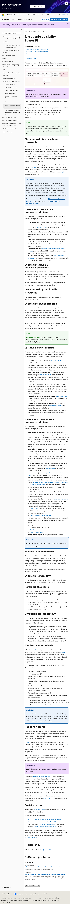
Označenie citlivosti (36, 530)
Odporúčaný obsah (36, 532)
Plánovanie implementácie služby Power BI (42, 822)
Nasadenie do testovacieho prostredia (37, 49)
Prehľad (29, 96)
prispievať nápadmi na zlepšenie (44, 827)
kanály (34, 167)
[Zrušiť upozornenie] (66, 3)
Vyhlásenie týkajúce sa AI (8, 898)
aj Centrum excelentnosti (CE (42, 777)
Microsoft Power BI (31, 837)
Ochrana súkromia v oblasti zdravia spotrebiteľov (15, 900)
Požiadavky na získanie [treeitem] (11, 90)
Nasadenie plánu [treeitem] (10, 93)
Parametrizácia (41, 227)
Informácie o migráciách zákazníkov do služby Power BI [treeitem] (13, 112)
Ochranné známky (53, 900)
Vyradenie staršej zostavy (33, 56)
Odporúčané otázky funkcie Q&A (40, 516)
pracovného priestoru (61, 499)
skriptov (62, 172)
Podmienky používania (39, 900)
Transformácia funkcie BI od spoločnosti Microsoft (44, 819)
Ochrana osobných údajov (52, 898)
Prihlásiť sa (65, 15)
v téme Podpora (48, 798)
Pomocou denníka (32, 337)
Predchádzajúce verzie (24, 898)
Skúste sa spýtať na (48, 824)
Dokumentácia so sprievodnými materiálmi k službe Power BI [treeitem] (12, 38)
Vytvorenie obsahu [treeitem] (10, 102)
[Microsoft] (3, 15)
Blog (34, 898)
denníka (34, 650)
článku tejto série (39, 810)
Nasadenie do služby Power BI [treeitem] (13, 106)
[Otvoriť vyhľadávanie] (59, 14)
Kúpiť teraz (45, 19)
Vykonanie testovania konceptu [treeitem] (11, 98)
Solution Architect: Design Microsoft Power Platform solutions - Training (46, 867)
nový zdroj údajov (56, 360)
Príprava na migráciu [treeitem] (11, 87)
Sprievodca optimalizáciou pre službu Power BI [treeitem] (12, 46)
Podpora (27, 742)
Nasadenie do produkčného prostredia (37, 51)
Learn (26, 31)
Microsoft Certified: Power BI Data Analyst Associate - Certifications (45, 874)
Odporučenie (34, 508)
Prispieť (41, 898)
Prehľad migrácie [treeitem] (10, 84)
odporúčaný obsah (55, 406)
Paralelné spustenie (32, 54)
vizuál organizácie (61, 396)
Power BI (44, 31)
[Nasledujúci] (55, 15)
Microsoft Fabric (35, 31)
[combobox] (11, 33)
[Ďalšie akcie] (67, 31)
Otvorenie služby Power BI (59, 19)
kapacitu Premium (45, 375)
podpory (50, 769)
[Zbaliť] (21, 29)
